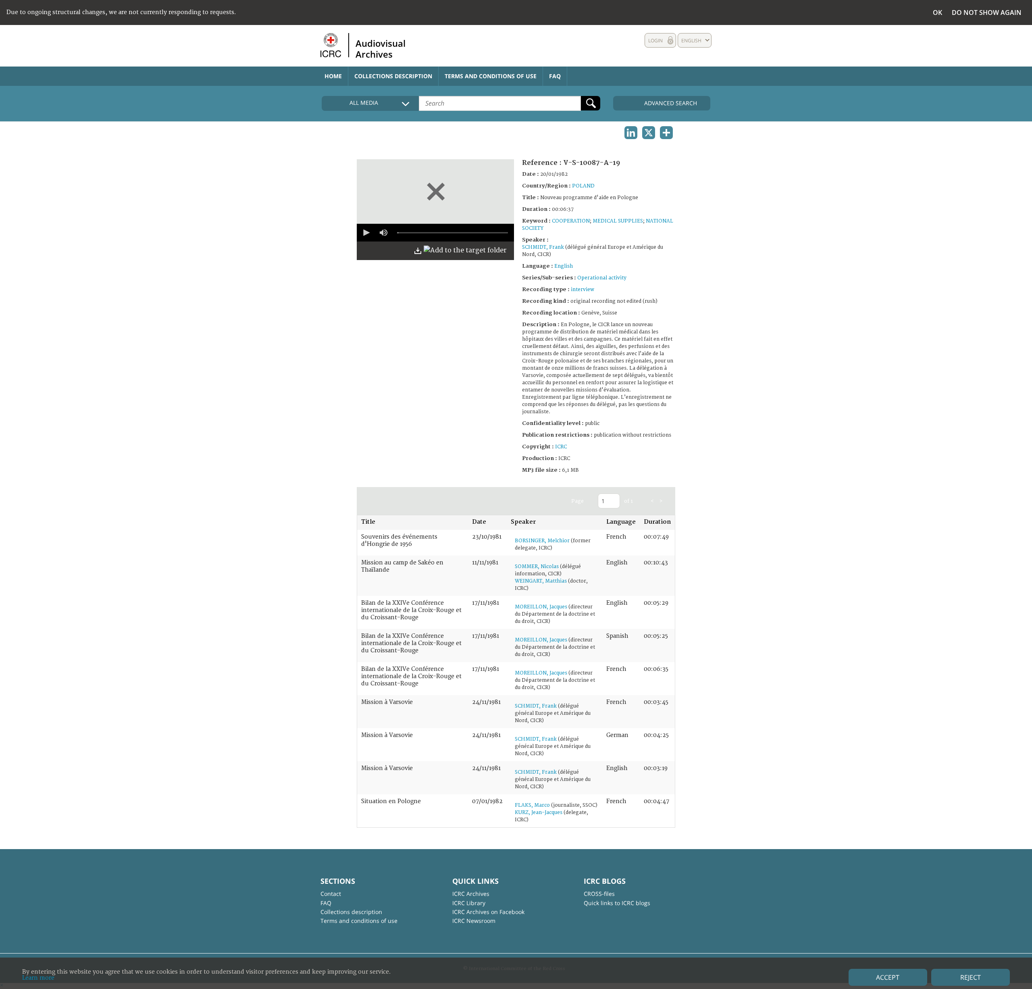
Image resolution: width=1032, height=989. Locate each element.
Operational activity (601, 278)
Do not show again (987, 12)
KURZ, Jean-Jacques (538, 813)
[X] (648, 132)
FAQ (555, 76)
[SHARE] (666, 132)
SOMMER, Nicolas (537, 567)
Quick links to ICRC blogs (617, 903)
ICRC (561, 447)
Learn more (38, 977)
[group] (383, 233)
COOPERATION (571, 221)
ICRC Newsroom (473, 920)
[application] (435, 233)
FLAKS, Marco (532, 805)
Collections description (393, 76)
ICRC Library (468, 903)
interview (582, 290)
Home (333, 76)
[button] (366, 233)
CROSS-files (599, 893)
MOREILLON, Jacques (541, 607)
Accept (887, 977)
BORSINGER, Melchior (542, 541)
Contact (330, 893)
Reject (970, 977)
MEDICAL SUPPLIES (618, 221)
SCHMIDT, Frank (543, 247)
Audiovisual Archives (381, 48)
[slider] (452, 232)
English (563, 266)
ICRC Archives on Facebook (488, 912)
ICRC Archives (470, 893)
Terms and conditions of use (491, 76)
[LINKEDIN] (630, 132)
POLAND (583, 186)
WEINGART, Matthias (541, 581)
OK (937, 12)
